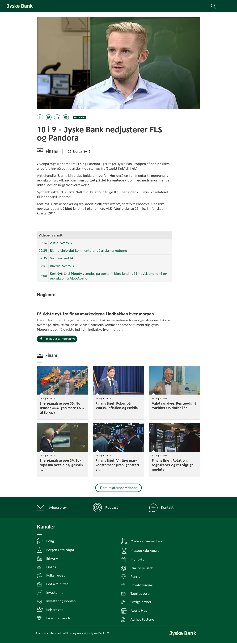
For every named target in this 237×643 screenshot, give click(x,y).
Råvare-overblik (62, 266)
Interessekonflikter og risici (66, 633)
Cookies (41, 633)
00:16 (43, 243)
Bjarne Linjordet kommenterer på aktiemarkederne (88, 250)
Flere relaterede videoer (118, 488)
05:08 (43, 276)
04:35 (43, 258)
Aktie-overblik (61, 243)
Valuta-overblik (62, 258)
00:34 (43, 250)
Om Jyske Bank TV (97, 633)
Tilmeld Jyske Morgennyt (58, 339)
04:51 (43, 266)
